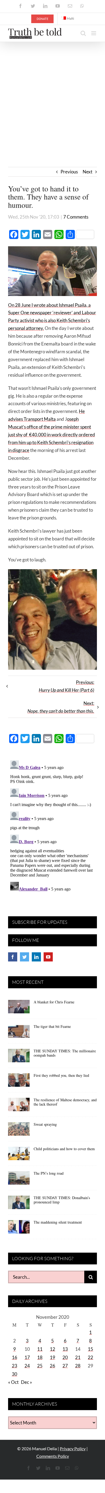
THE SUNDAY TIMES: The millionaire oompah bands (65, 1053)
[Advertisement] (52, 97)
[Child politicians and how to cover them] (19, 1155)
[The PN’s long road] (19, 1179)
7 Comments (75, 217)
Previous (69, 171)
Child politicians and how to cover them (64, 1148)
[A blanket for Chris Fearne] (19, 1008)
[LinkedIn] (36, 956)
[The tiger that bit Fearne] (19, 1033)
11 (40, 1349)
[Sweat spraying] (19, 1130)
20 (65, 1357)
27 (65, 1366)
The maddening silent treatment (58, 1222)
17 (27, 1357)
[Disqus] (52, 825)
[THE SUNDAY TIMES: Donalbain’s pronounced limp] (19, 1204)
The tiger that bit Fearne (52, 1026)
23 (14, 1366)
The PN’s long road (49, 1173)
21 (77, 1357)
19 (52, 1357)
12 (52, 1349)
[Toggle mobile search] (83, 33)
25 (40, 1366)
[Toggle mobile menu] (94, 33)
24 (27, 1366)
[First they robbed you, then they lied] (19, 1082)
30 (14, 1374)
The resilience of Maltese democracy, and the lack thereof (65, 1102)
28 (77, 1366)
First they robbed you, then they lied (61, 1075)
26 (52, 1366)
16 (14, 1357)
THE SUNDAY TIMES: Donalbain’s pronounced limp (62, 1200)
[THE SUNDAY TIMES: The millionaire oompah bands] (19, 1057)
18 (40, 1357)
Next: (60, 707)
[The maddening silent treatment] (19, 1228)
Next (87, 171)
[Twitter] (24, 956)
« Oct (13, 1382)
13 (65, 1349)
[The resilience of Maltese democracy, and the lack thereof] (19, 1106)
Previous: (66, 686)
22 (90, 1357)
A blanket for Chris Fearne (54, 1001)
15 (90, 1349)
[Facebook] (12, 956)
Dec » (26, 1382)
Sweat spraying (45, 1124)
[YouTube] (48, 956)
